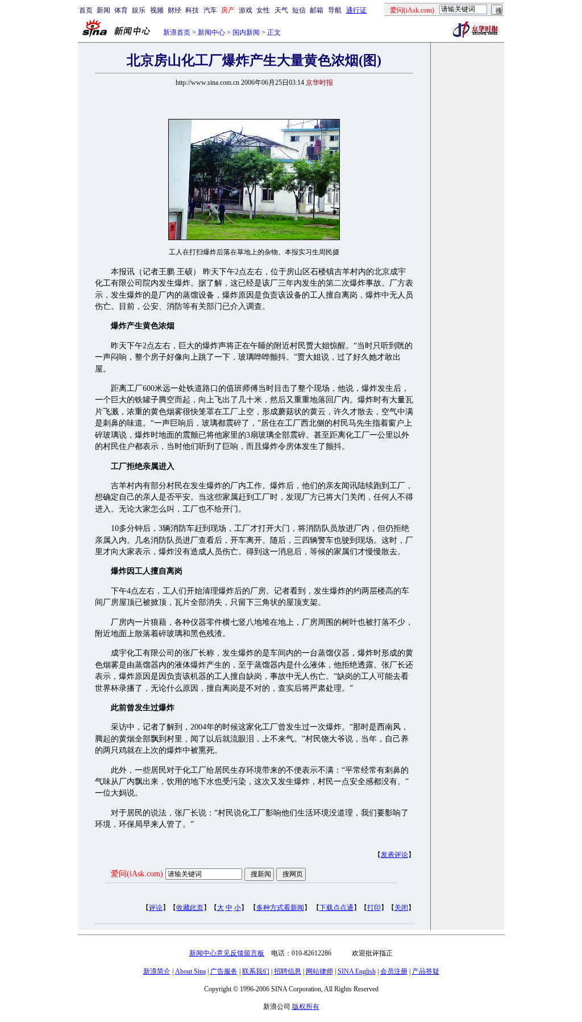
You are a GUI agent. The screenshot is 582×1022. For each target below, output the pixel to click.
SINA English (357, 971)
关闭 (401, 908)
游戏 (245, 10)
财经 (174, 10)
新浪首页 (176, 32)
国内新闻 (246, 32)
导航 (335, 10)
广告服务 (224, 971)
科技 (192, 10)
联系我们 (255, 971)
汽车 (210, 10)
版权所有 (305, 1007)
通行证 (356, 10)
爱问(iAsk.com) (137, 873)
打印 (374, 908)
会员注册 (394, 971)
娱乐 (139, 10)
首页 (86, 10)
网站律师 (319, 971)
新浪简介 (157, 971)
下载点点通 (336, 908)
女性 (263, 10)
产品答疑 (425, 971)
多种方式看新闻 (280, 908)
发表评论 (394, 855)
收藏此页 (189, 908)
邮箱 (316, 10)
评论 (156, 908)
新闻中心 (211, 32)
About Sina (190, 971)
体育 (121, 10)
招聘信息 (287, 971)
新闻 (103, 10)
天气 (281, 10)
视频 (157, 10)
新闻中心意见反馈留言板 (226, 953)
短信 (299, 10)
